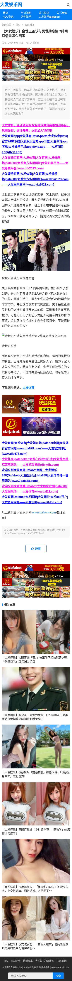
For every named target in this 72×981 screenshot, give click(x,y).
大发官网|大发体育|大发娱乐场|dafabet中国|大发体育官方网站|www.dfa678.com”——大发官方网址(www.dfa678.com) (35, 448)
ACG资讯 (8, 16)
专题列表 (15, 960)
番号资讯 (44, 12)
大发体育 (28, 387)
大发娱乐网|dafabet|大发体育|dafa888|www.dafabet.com (39, 967)
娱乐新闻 (29, 24)
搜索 (58, 975)
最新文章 (28, 960)
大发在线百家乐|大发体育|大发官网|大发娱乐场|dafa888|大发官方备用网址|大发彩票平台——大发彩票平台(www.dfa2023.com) (35, 163)
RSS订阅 (62, 960)
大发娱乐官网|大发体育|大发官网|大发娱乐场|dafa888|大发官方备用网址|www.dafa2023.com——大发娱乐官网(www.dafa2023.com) (35, 179)
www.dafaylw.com (44, 512)
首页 (5, 12)
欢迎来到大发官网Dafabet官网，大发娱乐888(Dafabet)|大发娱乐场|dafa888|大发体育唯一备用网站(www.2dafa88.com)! (35, 475)
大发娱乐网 (11, 4)
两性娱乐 (26, 16)
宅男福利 (26, 12)
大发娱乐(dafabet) (46, 16)
